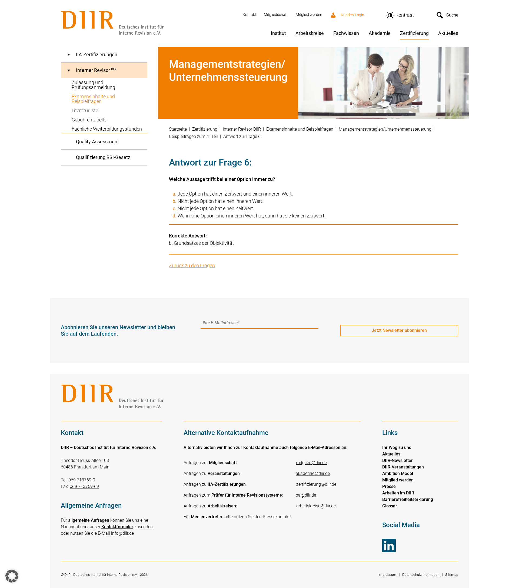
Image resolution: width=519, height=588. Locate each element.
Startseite (178, 129)
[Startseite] (148, 23)
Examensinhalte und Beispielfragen (299, 129)
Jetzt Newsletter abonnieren (399, 330)
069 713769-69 (84, 486)
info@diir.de (122, 533)
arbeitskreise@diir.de (316, 505)
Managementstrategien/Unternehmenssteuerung (385, 129)
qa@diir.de (306, 495)
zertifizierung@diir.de (316, 484)
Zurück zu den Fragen (192, 265)
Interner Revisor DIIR (242, 129)
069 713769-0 (81, 480)
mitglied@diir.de (311, 462)
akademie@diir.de (313, 473)
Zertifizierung (204, 129)
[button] (12, 576)
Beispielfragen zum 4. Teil (193, 136)
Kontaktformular (117, 526)
